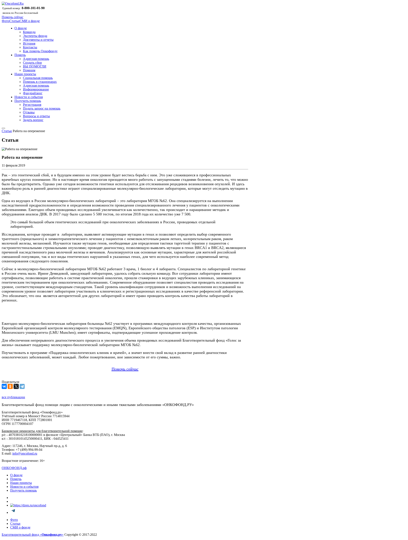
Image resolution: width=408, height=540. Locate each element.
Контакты (30, 47)
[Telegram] (22, 386)
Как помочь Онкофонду (40, 51)
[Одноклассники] (10, 386)
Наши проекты (25, 74)
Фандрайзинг (32, 93)
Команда (29, 32)
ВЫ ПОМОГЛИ (34, 66)
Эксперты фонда (35, 36)
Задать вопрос (33, 120)
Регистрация (32, 104)
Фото (5, 21)
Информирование (36, 89)
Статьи (14, 21)
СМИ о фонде (30, 21)
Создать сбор (32, 62)
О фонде (20, 28)
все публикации (13, 397)
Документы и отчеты (38, 39)
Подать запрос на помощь (41, 108)
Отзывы (29, 112)
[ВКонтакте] (4, 386)
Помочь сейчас (12, 17)
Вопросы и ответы (36, 116)
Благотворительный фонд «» (33, 534)
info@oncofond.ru (24, 453)
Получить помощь (27, 101)
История (29, 43)
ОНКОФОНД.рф (14, 468)
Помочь (20, 55)
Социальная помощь (38, 78)
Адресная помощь (36, 59)
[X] (16, 386)
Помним (29, 70)
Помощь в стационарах (40, 81)
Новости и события (28, 97)
